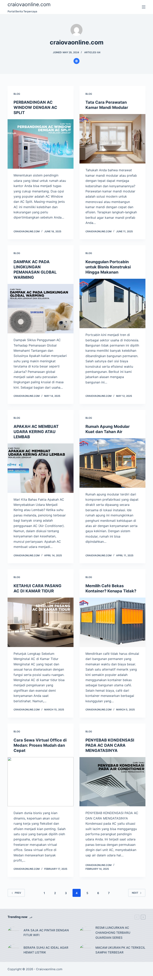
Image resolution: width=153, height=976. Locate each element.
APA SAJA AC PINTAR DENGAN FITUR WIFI (46, 932)
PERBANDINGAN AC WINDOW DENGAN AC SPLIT (35, 107)
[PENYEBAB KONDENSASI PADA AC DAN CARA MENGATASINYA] (112, 782)
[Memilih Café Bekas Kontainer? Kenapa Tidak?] (112, 622)
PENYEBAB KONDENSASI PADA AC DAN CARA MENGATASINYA (109, 745)
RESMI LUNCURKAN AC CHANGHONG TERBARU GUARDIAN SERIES (112, 933)
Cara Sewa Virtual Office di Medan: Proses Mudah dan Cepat (40, 745)
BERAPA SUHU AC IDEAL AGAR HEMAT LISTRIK (46, 950)
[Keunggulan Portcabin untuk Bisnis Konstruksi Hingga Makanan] (112, 303)
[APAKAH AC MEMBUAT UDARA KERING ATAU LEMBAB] (41, 468)
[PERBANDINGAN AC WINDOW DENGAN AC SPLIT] (41, 144)
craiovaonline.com (29, 4)
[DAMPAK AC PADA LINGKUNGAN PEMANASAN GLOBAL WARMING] (41, 308)
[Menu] (143, 7)
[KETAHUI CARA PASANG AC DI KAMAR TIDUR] (41, 622)
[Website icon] (76, 61)
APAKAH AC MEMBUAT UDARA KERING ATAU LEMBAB (36, 431)
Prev (18, 892)
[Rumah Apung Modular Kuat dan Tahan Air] (112, 463)
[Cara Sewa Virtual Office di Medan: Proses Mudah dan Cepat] (41, 782)
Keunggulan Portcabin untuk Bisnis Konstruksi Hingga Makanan (108, 267)
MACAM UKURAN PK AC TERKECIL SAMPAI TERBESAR (120, 950)
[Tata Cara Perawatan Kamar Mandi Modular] (112, 138)
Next (135, 892)
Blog (17, 93)
